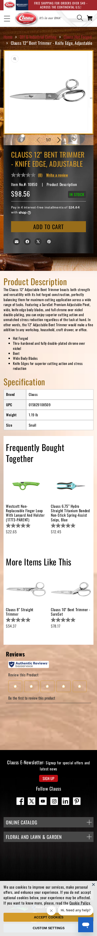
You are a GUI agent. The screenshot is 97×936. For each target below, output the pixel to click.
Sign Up (48, 778)
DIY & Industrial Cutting (38, 37)
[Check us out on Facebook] (20, 801)
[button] (7, 18)
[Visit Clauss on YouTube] (43, 801)
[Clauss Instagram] (54, 801)
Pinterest (77, 801)
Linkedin (65, 801)
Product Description (62, 184)
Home (8, 37)
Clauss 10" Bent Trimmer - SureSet (70, 612)
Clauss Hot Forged (78, 37)
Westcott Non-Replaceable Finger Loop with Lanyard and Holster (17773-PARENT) (25, 513)
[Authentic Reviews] (28, 664)
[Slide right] (59, 140)
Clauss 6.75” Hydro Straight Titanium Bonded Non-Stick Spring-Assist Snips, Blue (70, 513)
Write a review (57, 175)
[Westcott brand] (22, 5)
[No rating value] (24, 175)
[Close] (93, 884)
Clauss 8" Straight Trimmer (19, 612)
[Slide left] (38, 140)
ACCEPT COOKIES (48, 917)
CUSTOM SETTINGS (49, 928)
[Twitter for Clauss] (31, 801)
